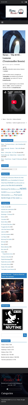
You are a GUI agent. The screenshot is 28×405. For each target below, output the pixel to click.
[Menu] (2, 22)
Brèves (3, 217)
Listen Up (3, 232)
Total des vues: (5, 354)
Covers (9, 180)
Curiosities (14, 180)
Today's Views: (5, 344)
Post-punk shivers (5, 264)
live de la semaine (15, 185)
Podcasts (12, 195)
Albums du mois (18, 177)
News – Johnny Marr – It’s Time (8, 152)
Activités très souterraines (7, 177)
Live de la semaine (5, 234)
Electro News (4, 222)
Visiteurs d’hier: (5, 352)
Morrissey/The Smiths (8, 189)
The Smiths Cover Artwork (7, 269)
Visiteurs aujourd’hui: (6, 347)
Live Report (4, 237)
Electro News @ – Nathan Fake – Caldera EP (12, 155)
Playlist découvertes (6, 262)
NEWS (23, 188)
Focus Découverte (18, 182)
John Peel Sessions (6, 229)
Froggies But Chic (5, 227)
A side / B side (4, 207)
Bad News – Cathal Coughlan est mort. (15, 122)
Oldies (2, 252)
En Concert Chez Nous (6, 224)
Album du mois (4, 212)
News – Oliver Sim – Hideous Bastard (12, 119)
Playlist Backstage (5, 259)
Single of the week (13, 198)
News (2, 244)
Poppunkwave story (8, 254)
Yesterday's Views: (6, 349)
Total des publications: (7, 359)
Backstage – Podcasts (6, 214)
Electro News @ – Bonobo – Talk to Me (10, 148)
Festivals (10, 183)
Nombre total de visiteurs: (7, 357)
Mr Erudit (17, 189)
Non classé (4, 249)
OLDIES (3, 192)
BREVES (4, 180)
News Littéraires (5, 247)
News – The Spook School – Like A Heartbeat (12, 144)
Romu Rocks (13, 399)
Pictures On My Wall (11, 192)
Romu (12, 64)
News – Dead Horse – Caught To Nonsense (12, 159)
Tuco (21, 198)
